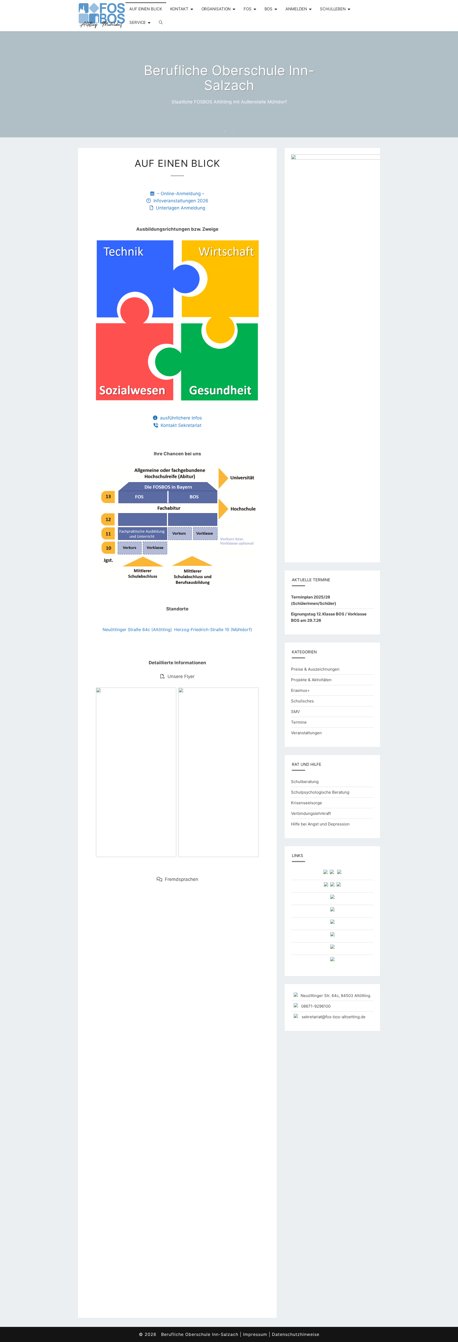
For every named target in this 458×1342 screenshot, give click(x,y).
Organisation (216, 8)
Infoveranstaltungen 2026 (179, 200)
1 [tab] (225, 131)
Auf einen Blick (145, 8)
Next (445, 84)
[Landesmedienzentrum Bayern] (326, 885)
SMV (295, 711)
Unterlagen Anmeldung (179, 208)
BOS (269, 8)
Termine (299, 722)
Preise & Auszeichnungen (315, 669)
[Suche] (161, 22)
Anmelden (296, 8)
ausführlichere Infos (179, 418)
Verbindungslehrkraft (311, 813)
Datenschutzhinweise (295, 1334)
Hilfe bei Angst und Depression (320, 824)
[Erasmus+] (332, 923)
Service (137, 22)
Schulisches (302, 700)
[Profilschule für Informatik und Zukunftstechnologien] (332, 948)
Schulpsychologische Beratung (320, 792)
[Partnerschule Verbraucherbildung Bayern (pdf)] (332, 910)
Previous (12, 84)
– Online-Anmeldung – (179, 193)
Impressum (255, 1334)
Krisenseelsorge (306, 802)
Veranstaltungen (306, 732)
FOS (248, 8)
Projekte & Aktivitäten (311, 679)
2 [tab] (233, 131)
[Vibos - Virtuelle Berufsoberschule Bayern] (325, 873)
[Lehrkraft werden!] (332, 960)
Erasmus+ (300, 690)
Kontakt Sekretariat (179, 425)
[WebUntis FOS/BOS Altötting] (332, 873)
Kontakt (179, 8)
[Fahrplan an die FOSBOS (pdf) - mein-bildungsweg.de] (332, 898)
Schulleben (333, 8)
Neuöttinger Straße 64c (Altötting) (137, 629)
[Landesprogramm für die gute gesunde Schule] (332, 935)
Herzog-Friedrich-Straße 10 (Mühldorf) (213, 629)
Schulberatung (305, 781)
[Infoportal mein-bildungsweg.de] (332, 885)
